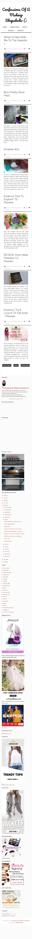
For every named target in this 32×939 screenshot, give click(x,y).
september (7, 514)
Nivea (4, 590)
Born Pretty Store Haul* (9, 524)
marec (6, 551)
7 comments (7, 323)
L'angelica (5, 610)
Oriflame (5, 574)
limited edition (6, 572)
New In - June (7, 538)
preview (5, 570)
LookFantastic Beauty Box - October (10, 487)
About (25, 27)
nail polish (5, 583)
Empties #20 (11, 149)
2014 (4, 561)
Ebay (4, 603)
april (6, 549)
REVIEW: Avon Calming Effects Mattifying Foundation (11, 475)
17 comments (7, 102)
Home (5, 27)
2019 (4, 498)
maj (5, 546)
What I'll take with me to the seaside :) (15, 40)
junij (6, 544)
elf (3, 588)
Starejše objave (25, 365)
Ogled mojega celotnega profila (16, 398)
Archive (11, 30)
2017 (4, 503)
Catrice (4, 577)
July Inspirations (7, 541)
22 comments (7, 156)
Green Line (5, 592)
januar (6, 556)
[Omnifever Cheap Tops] (13, 782)
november (7, 509)
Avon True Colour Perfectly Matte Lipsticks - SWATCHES (12, 462)
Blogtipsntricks (19, 922)
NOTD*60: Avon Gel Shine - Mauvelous (13, 536)
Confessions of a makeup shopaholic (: (16, 15)
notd (4, 581)
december (7, 507)
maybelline (5, 585)
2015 (4, 559)
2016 (4, 505)
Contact (20, 30)
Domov (16, 365)
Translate (12, 915)
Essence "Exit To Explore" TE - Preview (14, 199)
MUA (4, 605)
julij (5, 519)
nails (4, 579)
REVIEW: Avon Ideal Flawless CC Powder (16, 258)
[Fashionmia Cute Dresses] (8, 785)
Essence (5, 568)
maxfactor (5, 594)
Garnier (4, 601)
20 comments (7, 268)
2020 (4, 495)
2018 (4, 500)
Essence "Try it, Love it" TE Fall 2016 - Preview (16, 313)
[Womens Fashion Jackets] (13, 833)
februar (6, 554)
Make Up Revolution (7, 607)
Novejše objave (7, 365)
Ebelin (4, 599)
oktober (6, 512)
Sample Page (14, 27)
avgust (6, 517)
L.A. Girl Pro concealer (8, 612)
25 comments (7, 51)
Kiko (4, 596)
